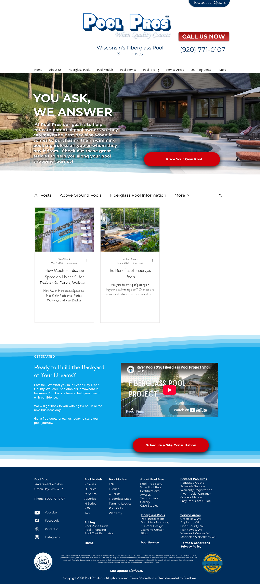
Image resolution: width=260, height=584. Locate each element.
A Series (90, 498)
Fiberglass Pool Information (138, 195)
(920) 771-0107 (202, 50)
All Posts (43, 195)
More (179, 195)
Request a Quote (209, 2)
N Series (90, 503)
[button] (220, 196)
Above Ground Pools (81, 195)
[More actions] (88, 260)
